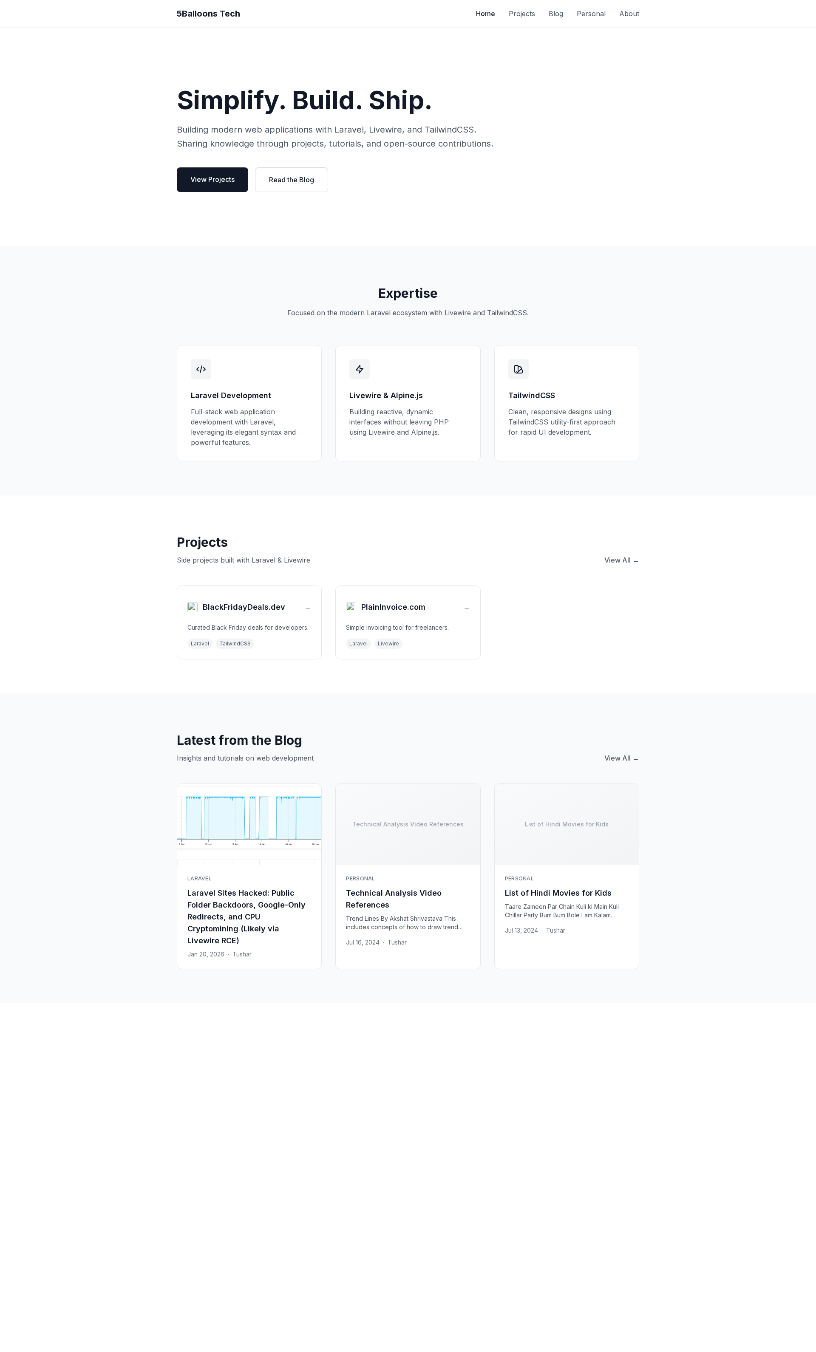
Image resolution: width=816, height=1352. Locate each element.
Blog (556, 13)
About (629, 13)
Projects (522, 13)
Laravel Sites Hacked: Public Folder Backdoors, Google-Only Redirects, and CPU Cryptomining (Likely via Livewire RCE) (246, 916)
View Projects (212, 179)
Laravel (199, 878)
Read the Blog (291, 179)
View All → (621, 560)
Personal (591, 13)
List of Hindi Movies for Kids (558, 892)
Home (485, 13)
